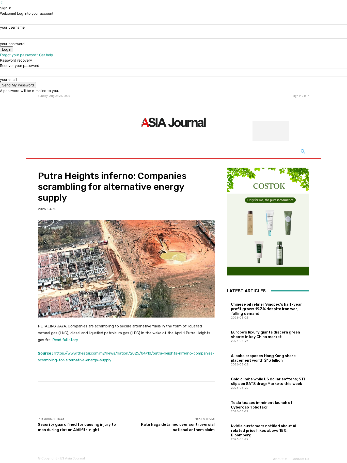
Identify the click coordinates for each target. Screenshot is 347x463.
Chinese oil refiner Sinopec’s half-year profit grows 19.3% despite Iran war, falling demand (266, 309)
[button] (303, 152)
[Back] (2, 3)
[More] (207, 394)
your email (8, 79)
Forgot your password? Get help (26, 55)
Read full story (65, 340)
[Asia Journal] (173, 121)
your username (12, 27)
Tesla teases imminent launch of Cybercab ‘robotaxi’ (261, 405)
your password (12, 44)
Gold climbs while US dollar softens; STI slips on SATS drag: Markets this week (268, 381)
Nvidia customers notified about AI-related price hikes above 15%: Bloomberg (264, 430)
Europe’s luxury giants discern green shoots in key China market (265, 334)
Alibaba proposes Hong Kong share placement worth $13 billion (263, 358)
